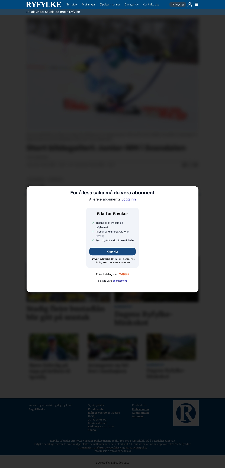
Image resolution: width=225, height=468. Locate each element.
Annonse (138, 416)
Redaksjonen (140, 409)
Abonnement (140, 412)
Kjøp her (112, 251)
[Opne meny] (196, 4)
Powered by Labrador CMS (112, 462)
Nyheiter (72, 4)
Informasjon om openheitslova (112, 451)
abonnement (120, 280)
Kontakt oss (151, 4)
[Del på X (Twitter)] (190, 165)
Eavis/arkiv (131, 4)
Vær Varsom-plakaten (91, 440)
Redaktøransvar (164, 440)
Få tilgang (178, 4)
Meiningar (89, 4)
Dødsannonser (110, 4)
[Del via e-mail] (195, 165)
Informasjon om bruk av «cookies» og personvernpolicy (112, 447)
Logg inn (190, 4)
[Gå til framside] (43, 4)
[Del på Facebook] (184, 165)
